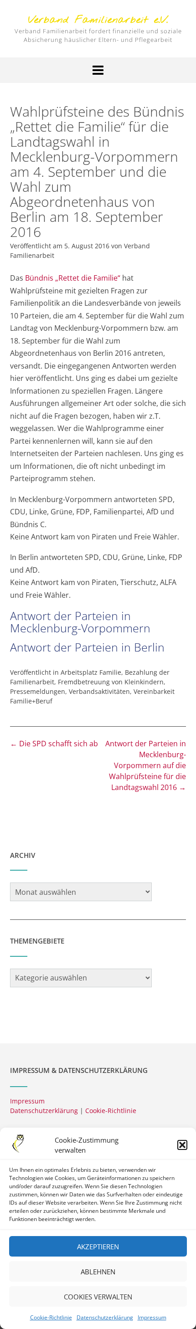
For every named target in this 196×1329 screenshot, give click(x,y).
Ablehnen (98, 1271)
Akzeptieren (98, 1246)
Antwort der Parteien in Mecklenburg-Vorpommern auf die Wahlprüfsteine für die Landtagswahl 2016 (145, 765)
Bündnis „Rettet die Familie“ (72, 278)
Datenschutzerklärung (105, 1317)
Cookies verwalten (98, 1296)
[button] (182, 1144)
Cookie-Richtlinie (51, 1317)
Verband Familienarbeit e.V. (98, 20)
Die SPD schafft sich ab (54, 744)
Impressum (152, 1317)
